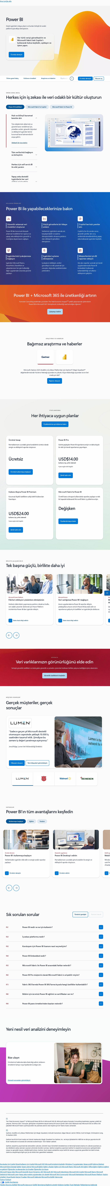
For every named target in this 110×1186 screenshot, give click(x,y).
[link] (12, 79)
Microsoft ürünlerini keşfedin (55, 1164)
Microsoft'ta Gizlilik (47, 1177)
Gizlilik (34, 1185)
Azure (31, 1172)
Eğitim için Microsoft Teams (63, 1167)
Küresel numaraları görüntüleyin (19, 1080)
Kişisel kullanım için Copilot (25, 1164)
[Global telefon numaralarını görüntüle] (107, 593)
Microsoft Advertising (61, 1172)
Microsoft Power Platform (93, 1174)
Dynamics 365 (38, 1172)
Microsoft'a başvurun (24, 1185)
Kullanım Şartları (64, 1185)
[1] (7, 1118)
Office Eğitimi (93, 1167)
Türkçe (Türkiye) (5, 1179)
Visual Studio (10, 1177)
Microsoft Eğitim (37, 1167)
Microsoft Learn (13, 1174)
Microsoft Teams (90, 1172)
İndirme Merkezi (98, 1164)
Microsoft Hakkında (34, 1177)
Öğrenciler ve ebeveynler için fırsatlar (20, 1169)
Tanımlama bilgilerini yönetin (47, 1185)
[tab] (15, 107)
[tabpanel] (54, 148)
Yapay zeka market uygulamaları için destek (34, 1174)
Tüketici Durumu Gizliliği (8, 1185)
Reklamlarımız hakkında (88, 1185)
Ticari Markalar (75, 1185)
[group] (79, 599)
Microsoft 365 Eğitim (81, 1167)
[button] (22, 779)
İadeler (19, 1167)
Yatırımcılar (59, 1177)
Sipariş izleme (26, 1167)
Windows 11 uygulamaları (74, 1164)
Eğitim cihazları (48, 1167)
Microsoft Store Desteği (8, 1167)
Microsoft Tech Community (59, 1174)
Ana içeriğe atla (5, 1)
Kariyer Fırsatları (21, 1177)
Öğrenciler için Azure (41, 1169)
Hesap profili (87, 1164)
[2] (7, 1130)
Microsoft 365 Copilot (76, 1172)
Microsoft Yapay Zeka (7, 1172)
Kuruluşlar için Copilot (7, 1164)
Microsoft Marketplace (76, 1174)
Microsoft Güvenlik (21, 1172)
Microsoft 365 (40, 1164)
